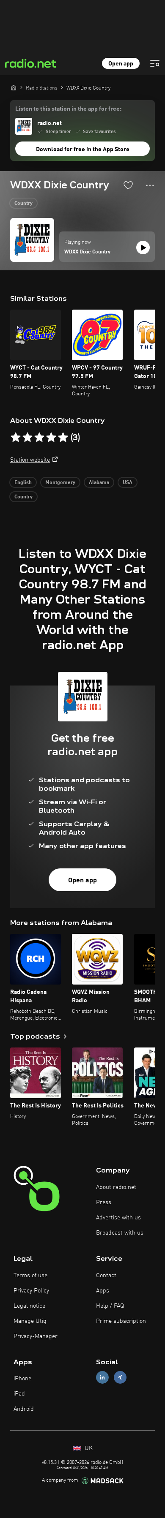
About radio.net (116, 1187)
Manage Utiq (30, 1321)
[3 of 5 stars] (39, 437)
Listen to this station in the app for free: (68, 109)
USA (127, 482)
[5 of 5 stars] (63, 437)
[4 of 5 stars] (51, 437)
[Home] (13, 87)
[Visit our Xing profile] (120, 1377)
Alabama (99, 482)
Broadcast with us (119, 1233)
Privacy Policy (31, 1291)
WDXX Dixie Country (87, 252)
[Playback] (143, 247)
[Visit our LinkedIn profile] (102, 1377)
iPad (19, 1394)
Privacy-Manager (36, 1336)
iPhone (22, 1379)
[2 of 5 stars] (27, 437)
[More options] (150, 185)
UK (88, 1448)
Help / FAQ (110, 1306)
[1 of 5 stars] (16, 437)
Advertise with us (118, 1218)
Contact (106, 1276)
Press (103, 1202)
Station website (30, 460)
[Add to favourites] (128, 185)
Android (24, 1409)
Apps (102, 1291)
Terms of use (30, 1276)
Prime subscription (121, 1321)
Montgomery (60, 482)
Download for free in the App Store (82, 149)
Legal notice (29, 1306)
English (23, 482)
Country (23, 203)
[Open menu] (155, 63)
